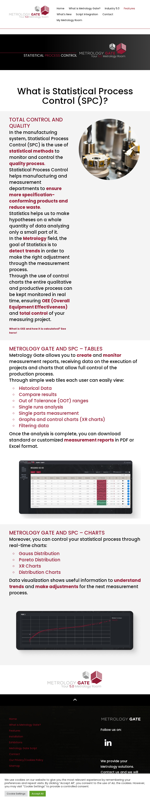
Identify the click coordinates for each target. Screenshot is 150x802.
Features (129, 8)
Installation (16, 736)
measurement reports (89, 440)
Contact (107, 14)
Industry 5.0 (112, 8)
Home (60, 8)
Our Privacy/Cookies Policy (26, 760)
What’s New (64, 14)
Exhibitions (15, 742)
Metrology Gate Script (23, 748)
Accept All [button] (38, 793)
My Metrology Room (69, 20)
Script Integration (87, 14)
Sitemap (14, 766)
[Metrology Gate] (29, 12)
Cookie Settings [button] (16, 793)
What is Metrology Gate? (84, 8)
